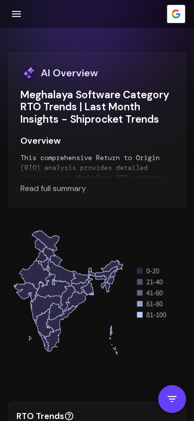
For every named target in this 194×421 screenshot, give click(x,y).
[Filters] (172, 399)
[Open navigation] (16, 13)
